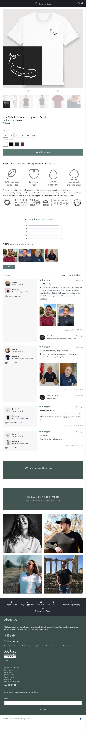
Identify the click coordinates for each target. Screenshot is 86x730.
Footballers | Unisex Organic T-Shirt (22, 358)
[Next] (57, 91)
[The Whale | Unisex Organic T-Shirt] (43, 48)
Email (7, 698)
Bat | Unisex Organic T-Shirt (20, 443)
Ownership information (12, 682)
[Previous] (28, 91)
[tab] (6, 164)
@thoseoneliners (43, 491)
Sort (64, 275)
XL (28, 135)
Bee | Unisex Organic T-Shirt (20, 418)
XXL (33, 135)
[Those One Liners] (43, 3)
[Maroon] (22, 144)
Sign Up (43, 709)
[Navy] (16, 144)
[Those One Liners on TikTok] (11, 636)
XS (5, 135)
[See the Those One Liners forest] (10, 653)
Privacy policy (9, 675)
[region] (31, 255)
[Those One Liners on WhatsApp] (13, 636)
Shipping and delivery (11, 667)
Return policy (8, 670)
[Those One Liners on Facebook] (5, 636)
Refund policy (8, 672)
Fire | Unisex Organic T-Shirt (20, 292)
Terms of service (9, 677)
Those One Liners (14, 719)
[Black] (11, 144)
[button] (12, 120)
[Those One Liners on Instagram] (8, 636)
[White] (5, 144)
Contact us (7, 679)
